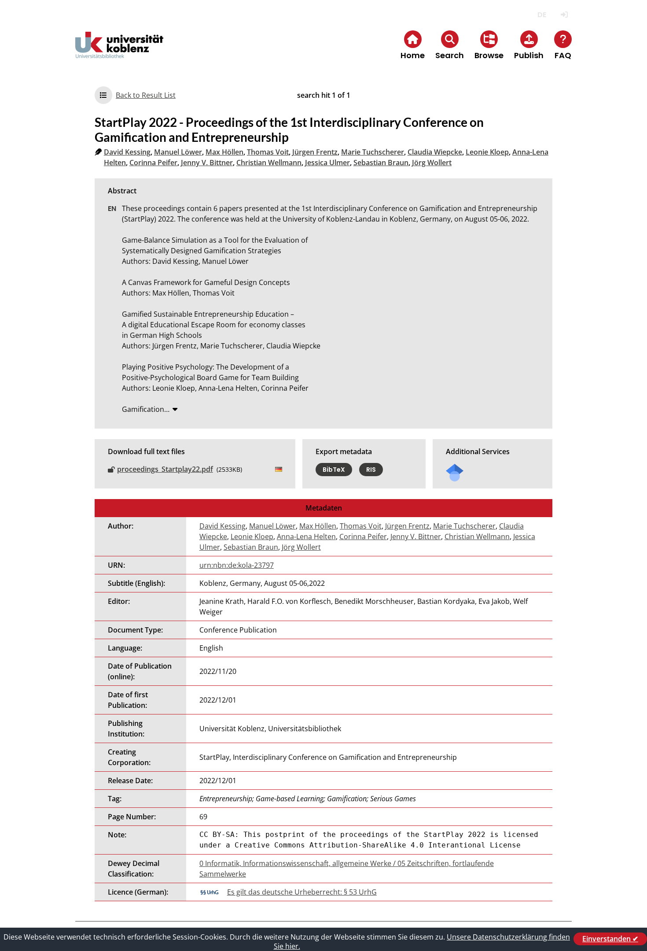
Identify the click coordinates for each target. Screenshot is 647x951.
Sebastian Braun (380, 162)
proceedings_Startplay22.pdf (165, 469)
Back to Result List (146, 95)
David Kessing (127, 152)
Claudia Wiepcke (435, 152)
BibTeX (334, 469)
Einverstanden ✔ (610, 939)
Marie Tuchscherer (372, 152)
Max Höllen (224, 152)
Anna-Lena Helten (306, 536)
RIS (371, 469)
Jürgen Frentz (315, 152)
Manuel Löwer (178, 152)
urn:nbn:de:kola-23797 (236, 565)
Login (564, 14)
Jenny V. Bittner (207, 162)
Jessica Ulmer (327, 162)
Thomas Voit (268, 152)
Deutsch (541, 14)
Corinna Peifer (153, 162)
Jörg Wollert (432, 162)
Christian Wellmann (268, 162)
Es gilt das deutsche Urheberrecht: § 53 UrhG (302, 892)
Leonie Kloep (487, 152)
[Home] (119, 52)
